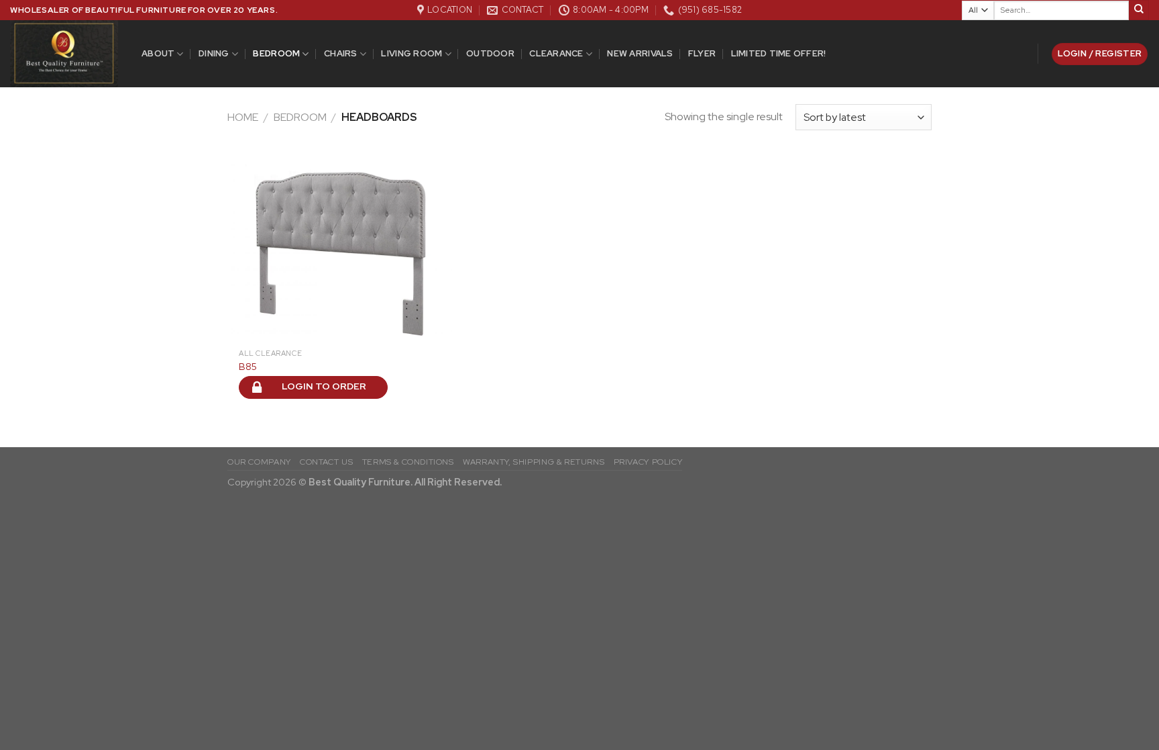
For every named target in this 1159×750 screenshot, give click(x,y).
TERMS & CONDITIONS (408, 462)
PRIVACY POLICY (648, 462)
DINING (214, 53)
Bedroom (276, 53)
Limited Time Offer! (778, 53)
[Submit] (1139, 10)
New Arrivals (640, 53)
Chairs (340, 53)
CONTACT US (326, 462)
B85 (248, 367)
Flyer (702, 53)
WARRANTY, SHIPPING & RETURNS (533, 462)
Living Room (411, 53)
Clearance (556, 53)
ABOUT (158, 53)
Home (242, 117)
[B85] (339, 248)
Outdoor (490, 53)
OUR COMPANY (259, 462)
